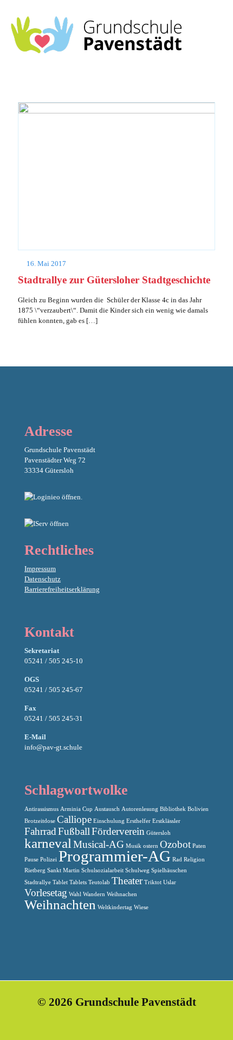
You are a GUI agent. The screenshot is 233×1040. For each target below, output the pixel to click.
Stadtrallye (37, 882)
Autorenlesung (139, 809)
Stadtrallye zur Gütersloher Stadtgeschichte (114, 280)
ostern (150, 846)
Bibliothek (173, 809)
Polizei (48, 860)
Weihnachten (60, 904)
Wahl (75, 894)
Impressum (40, 569)
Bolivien (198, 809)
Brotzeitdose (39, 821)
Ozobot (175, 844)
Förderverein (118, 831)
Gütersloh (158, 833)
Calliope (74, 819)
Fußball (74, 831)
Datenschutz (42, 579)
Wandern (94, 894)
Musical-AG (98, 844)
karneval (48, 843)
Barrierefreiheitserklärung (62, 589)
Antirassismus (41, 809)
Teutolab (99, 882)
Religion (194, 860)
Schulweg (137, 870)
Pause (31, 860)
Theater (127, 880)
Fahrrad (40, 831)
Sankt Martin (63, 870)
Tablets (78, 882)
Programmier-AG (115, 856)
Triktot (152, 882)
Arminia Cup (76, 809)
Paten (199, 846)
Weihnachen (122, 894)
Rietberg (35, 870)
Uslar (169, 882)
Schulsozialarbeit (102, 870)
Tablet (60, 882)
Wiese (141, 907)
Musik (133, 846)
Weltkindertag (115, 907)
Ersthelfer (138, 821)
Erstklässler (166, 821)
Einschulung (109, 821)
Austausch (107, 809)
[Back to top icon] (210, 1017)
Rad (177, 860)
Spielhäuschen (169, 870)
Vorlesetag (45, 892)
